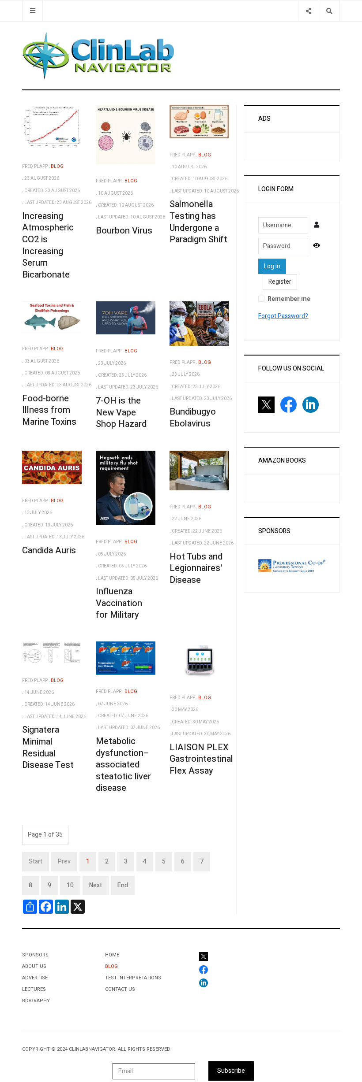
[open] (32, 10)
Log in (272, 266)
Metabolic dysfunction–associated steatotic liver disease (123, 765)
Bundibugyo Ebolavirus (193, 417)
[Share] (308, 10)
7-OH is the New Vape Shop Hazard (121, 412)
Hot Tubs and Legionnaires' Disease (196, 568)
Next (95, 885)
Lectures (34, 989)
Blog (111, 966)
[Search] (329, 10)
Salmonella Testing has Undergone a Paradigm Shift (198, 222)
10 (70, 885)
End (122, 885)
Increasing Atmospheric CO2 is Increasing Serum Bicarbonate (48, 245)
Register (279, 281)
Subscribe (231, 1070)
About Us (34, 966)
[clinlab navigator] (98, 55)
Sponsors (35, 955)
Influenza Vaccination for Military (119, 603)
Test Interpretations (133, 978)
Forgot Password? (283, 316)
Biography (36, 1000)
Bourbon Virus (124, 230)
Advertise (35, 978)
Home (112, 955)
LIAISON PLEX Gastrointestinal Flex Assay (201, 759)
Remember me (289, 299)
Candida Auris (49, 550)
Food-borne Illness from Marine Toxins (49, 410)
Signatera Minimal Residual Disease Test (48, 747)
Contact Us (120, 989)
